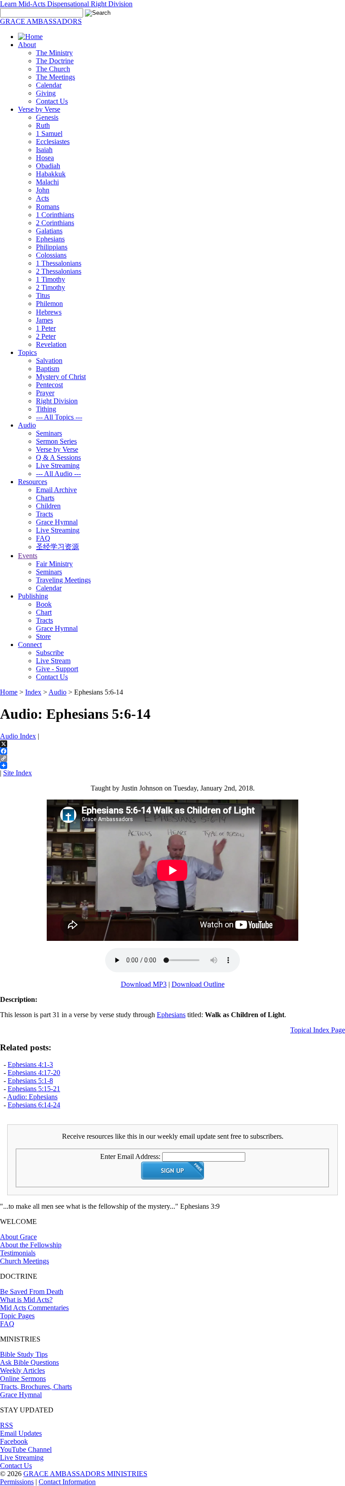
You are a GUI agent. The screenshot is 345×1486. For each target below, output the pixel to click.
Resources (32, 481)
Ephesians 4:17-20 (34, 1072)
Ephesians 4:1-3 (30, 1064)
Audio (27, 425)
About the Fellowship (31, 1245)
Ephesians (50, 239)
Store (43, 636)
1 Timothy (50, 279)
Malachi (47, 182)
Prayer (45, 393)
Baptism (47, 368)
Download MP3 (144, 984)
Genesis (47, 117)
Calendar (49, 85)
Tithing (46, 409)
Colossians (51, 255)
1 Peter (46, 328)
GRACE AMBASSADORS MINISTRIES (85, 1473)
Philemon (49, 303)
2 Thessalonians (58, 271)
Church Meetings (24, 1261)
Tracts (44, 514)
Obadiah (48, 166)
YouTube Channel (26, 1449)
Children (48, 506)
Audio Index (18, 736)
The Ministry (54, 53)
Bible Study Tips (24, 1354)
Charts (45, 498)
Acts (42, 198)
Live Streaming (58, 465)
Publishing (33, 596)
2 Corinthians (55, 223)
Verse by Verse (39, 109)
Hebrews (49, 312)
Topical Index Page (317, 1030)
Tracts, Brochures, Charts (36, 1386)
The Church (53, 69)
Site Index (17, 773)
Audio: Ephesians (32, 1097)
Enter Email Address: (130, 1156)
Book (44, 604)
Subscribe (50, 652)
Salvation (49, 360)
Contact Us (52, 101)
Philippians (51, 247)
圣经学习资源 (57, 547)
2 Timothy (50, 287)
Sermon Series (56, 441)
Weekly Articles (22, 1370)
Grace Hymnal (57, 522)
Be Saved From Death (31, 1291)
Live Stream (53, 660)
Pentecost (49, 385)
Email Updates (21, 1433)
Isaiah (44, 149)
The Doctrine (55, 61)
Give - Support (57, 669)
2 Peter (46, 336)
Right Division (57, 401)
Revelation (51, 344)
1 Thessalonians (58, 263)
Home (9, 692)
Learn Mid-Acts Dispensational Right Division (66, 4)
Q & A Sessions (58, 457)
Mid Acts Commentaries (34, 1307)
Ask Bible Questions (29, 1362)
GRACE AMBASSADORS (41, 21)
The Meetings (55, 77)
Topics (27, 352)
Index (33, 692)
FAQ (43, 538)
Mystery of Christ (61, 376)
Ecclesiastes (53, 141)
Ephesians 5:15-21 (34, 1089)
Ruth (43, 125)
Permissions (17, 1482)
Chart (44, 612)
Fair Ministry (54, 564)
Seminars (49, 433)
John (42, 190)
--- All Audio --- (58, 473)
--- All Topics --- (59, 417)
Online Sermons (23, 1378)
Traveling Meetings (63, 580)
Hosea (45, 158)
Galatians (49, 231)
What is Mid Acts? (26, 1299)
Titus (43, 295)
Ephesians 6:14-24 (34, 1105)
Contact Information (67, 1482)
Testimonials (17, 1253)
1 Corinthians (55, 215)
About (27, 44)
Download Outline (198, 984)
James (44, 320)
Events (27, 555)
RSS (6, 1425)
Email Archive (56, 490)
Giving (46, 93)
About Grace (18, 1237)
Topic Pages (17, 1316)
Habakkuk (51, 174)
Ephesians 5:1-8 (30, 1080)
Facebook (14, 1441)
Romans (47, 206)
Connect (30, 644)
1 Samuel (49, 133)
